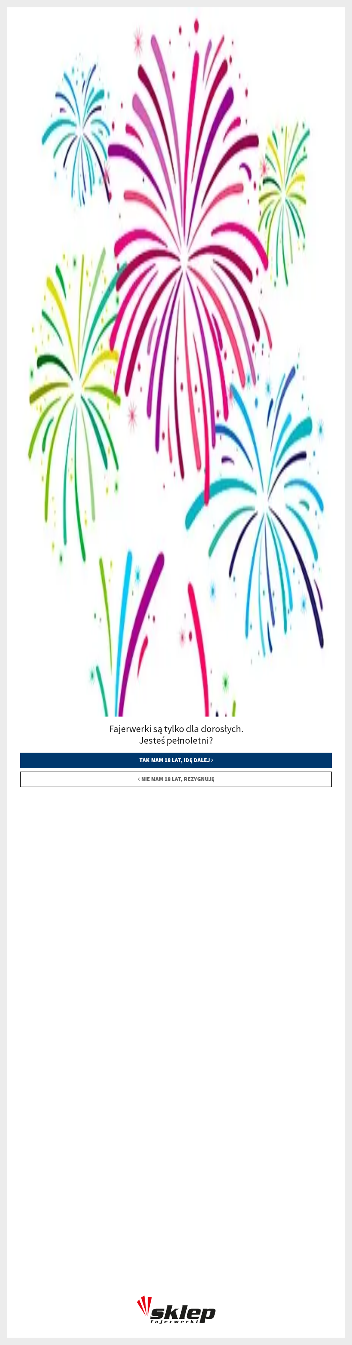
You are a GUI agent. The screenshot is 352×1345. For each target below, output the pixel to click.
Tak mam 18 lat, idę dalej (175, 760)
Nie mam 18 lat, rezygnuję (177, 779)
